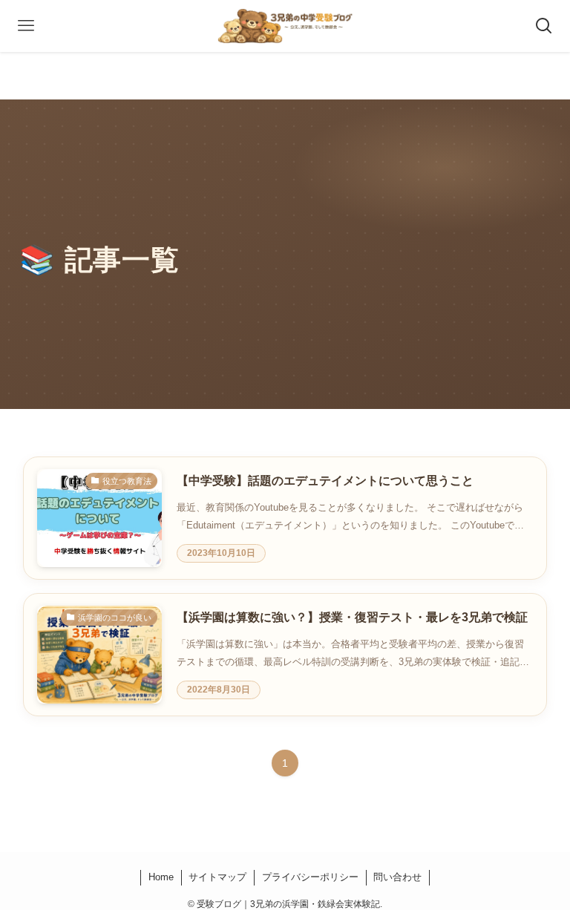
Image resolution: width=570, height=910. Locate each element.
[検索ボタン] (544, 26)
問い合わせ (397, 877)
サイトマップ (217, 877)
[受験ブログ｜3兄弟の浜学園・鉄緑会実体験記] (285, 26)
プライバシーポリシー (310, 877)
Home (161, 877)
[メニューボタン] (26, 26)
